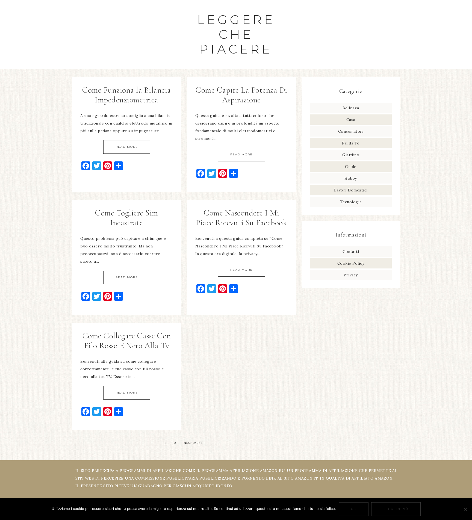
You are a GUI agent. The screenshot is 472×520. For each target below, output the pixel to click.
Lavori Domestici (351, 190)
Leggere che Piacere (236, 34)
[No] (465, 509)
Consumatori (351, 131)
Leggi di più (396, 509)
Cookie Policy (350, 263)
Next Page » (193, 443)
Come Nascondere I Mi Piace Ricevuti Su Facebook (241, 218)
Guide (350, 166)
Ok (353, 509)
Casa (350, 119)
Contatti (351, 251)
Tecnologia (351, 201)
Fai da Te (350, 143)
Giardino (350, 154)
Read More (127, 147)
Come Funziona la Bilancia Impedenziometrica (126, 95)
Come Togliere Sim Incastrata (126, 218)
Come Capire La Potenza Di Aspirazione (241, 95)
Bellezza (351, 107)
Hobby (350, 178)
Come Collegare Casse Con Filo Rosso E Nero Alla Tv (126, 341)
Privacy (351, 275)
